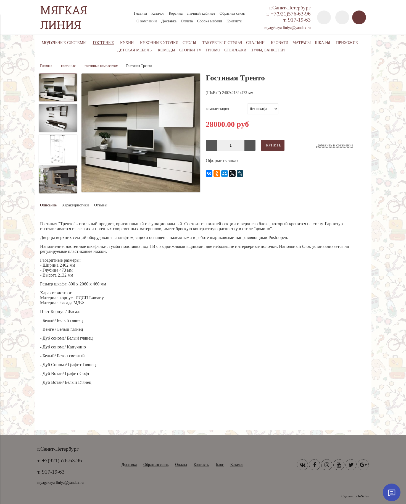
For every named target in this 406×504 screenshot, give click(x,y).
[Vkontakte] (302, 464)
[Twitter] (351, 464)
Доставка (168, 21)
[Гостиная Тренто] (140, 133)
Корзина (176, 13)
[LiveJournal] (240, 173)
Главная (140, 13)
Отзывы (100, 205)
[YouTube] (338, 464)
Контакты (234, 21)
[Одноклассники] (216, 173)
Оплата (187, 21)
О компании (146, 21)
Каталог (157, 13)
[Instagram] (326, 464)
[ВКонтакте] (209, 173)
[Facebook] (314, 464)
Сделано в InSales (355, 496)
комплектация (217, 109)
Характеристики (75, 205)
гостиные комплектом (101, 66)
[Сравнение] (342, 17)
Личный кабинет (201, 13)
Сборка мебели (209, 21)
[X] (232, 173)
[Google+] (363, 464)
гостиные (68, 66)
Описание (48, 205)
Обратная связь (232, 13)
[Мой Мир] (224, 173)
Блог (220, 465)
